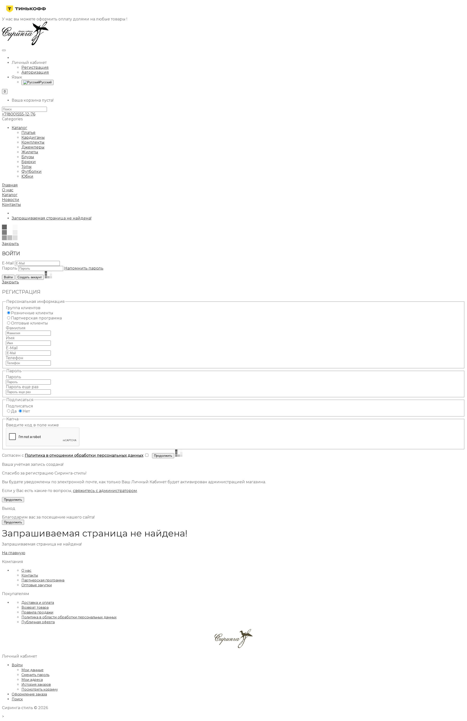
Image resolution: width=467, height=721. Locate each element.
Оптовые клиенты (29, 323)
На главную (13, 553)
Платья (28, 132)
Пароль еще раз (22, 387)
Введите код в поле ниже (32, 425)
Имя (10, 338)
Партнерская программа (36, 318)
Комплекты (33, 142)
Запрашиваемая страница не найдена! (51, 218)
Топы (26, 166)
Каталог (19, 127)
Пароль (9, 268)
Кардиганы (33, 137)
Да (14, 411)
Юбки (27, 176)
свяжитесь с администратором (105, 490)
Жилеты (29, 152)
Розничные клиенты (32, 313)
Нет (26, 411)
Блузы (27, 157)
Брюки (28, 161)
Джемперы (33, 147)
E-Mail (8, 263)
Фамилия (16, 328)
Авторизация (35, 72)
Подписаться (19, 406)
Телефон (14, 358)
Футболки (31, 171)
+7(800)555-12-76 (18, 114)
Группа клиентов (23, 308)
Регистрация (35, 67)
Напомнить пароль (83, 268)
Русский (45, 82)
